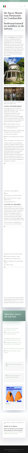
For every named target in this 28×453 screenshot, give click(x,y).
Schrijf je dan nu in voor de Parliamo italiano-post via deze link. (13, 432)
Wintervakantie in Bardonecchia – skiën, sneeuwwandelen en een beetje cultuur (12, 339)
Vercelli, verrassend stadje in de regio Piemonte (14, 348)
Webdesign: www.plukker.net (11, 449)
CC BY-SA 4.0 (19, 301)
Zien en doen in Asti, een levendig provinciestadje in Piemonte (11, 329)
